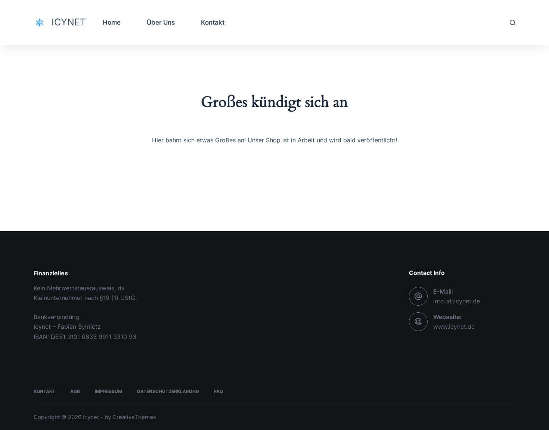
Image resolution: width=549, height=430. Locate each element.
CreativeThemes (134, 417)
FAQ (218, 391)
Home (112, 22)
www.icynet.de (454, 326)
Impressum (108, 391)
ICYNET (69, 22)
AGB (75, 391)
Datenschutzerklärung (168, 391)
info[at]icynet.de (456, 301)
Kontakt (212, 22)
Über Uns (161, 22)
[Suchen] (512, 22)
